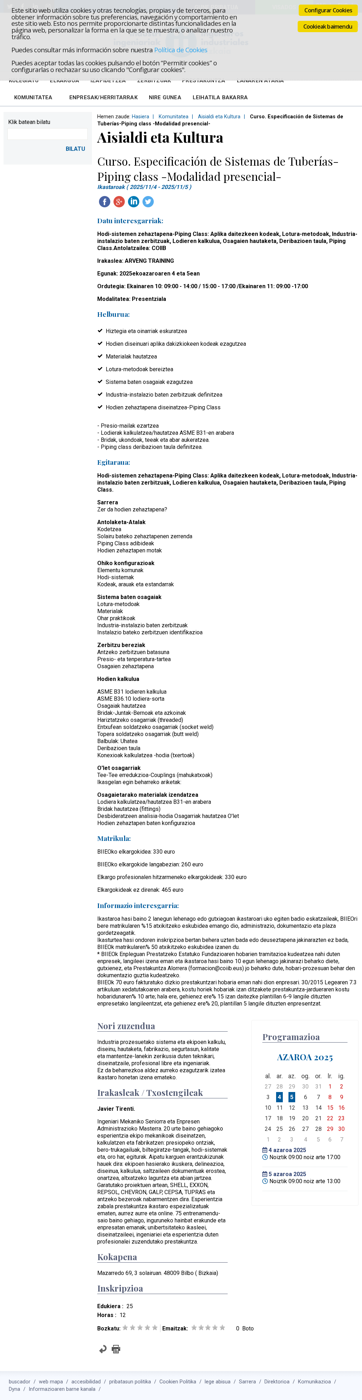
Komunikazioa (314, 1382)
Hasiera (140, 117)
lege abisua (217, 1382)
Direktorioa (277, 1382)
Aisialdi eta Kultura (219, 117)
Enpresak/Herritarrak (103, 97)
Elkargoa (64, 80)
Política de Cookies (180, 49)
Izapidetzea (108, 80)
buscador (19, 1382)
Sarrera (247, 1382)
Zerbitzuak (154, 80)
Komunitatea (33, 97)
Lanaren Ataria (260, 80)
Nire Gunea (165, 97)
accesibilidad (86, 1382)
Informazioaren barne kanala (62, 1389)
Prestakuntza (203, 80)
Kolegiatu (24, 80)
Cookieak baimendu (327, 26)
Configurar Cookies (328, 10)
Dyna (14, 1389)
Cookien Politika (177, 1382)
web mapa (51, 1382)
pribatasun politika (130, 1382)
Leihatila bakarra (220, 97)
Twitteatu (148, 201)
